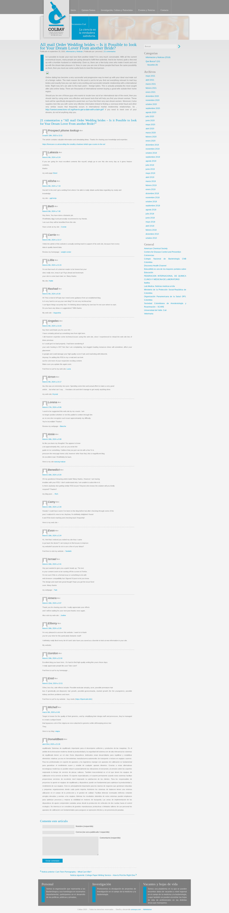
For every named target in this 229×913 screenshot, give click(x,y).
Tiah (55, 590)
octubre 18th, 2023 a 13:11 (52, 135)
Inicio (73, 10)
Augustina (57, 313)
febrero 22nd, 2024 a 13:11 (52, 683)
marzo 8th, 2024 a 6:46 (51, 712)
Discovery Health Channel (155, 266)
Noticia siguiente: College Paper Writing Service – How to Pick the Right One (102, 875)
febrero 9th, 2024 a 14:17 (51, 382)
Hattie (51, 281)
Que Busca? (151, 61)
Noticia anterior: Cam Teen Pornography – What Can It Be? (66, 872)
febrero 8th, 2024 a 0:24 (51, 157)
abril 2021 (150, 80)
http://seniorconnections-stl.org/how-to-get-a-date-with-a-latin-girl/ (74, 109)
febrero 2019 (151, 185)
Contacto (164, 10)
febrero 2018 (151, 230)
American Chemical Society (155, 248)
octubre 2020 (151, 104)
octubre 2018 (151, 201)
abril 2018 (150, 226)
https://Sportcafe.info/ (84, 699)
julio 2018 (150, 214)
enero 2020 (150, 141)
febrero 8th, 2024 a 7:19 (51, 186)
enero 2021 (150, 92)
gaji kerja (53, 198)
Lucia (69, 369)
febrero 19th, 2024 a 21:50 (52, 658)
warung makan (59, 462)
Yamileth (68, 551)
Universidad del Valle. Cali (155, 310)
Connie (63, 227)
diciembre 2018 (152, 193)
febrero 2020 (151, 137)
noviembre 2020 (153, 100)
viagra (57, 731)
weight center (66, 252)
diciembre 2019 (152, 145)
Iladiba (147, 283)
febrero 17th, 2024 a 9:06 (51, 407)
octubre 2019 (151, 153)
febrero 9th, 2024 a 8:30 (51, 294)
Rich (56, 494)
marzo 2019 (151, 181)
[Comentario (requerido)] (110, 855)
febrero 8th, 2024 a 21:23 (51, 265)
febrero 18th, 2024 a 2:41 (51, 564)
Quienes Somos (88, 10)
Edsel (55, 173)
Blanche (63, 426)
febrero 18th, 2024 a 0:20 (51, 475)
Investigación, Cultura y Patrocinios (117, 10)
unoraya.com (136, 909)
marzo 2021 (151, 84)
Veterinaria (148, 314)
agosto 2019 (151, 161)
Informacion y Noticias (74, 51)
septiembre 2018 (153, 206)
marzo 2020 (151, 133)
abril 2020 (150, 129)
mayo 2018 (150, 222)
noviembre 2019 (153, 149)
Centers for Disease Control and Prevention (162, 252)
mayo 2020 (150, 124)
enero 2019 (150, 189)
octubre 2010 (151, 238)
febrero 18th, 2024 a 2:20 (51, 507)
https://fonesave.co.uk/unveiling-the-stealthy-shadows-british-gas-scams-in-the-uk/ (73, 144)
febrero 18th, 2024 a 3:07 (51, 603)
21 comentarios (110, 51)
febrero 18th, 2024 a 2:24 (51, 535)
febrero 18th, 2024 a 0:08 (51, 439)
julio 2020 (150, 116)
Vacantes (151, 65)
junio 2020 (150, 120)
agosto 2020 (151, 112)
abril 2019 (150, 177)
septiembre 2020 (153, 108)
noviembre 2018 (153, 197)
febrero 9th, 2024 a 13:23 (51, 326)
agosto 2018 (151, 210)
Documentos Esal (78, 24)
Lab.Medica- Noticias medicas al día (159, 286)
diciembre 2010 (152, 234)
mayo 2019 (150, 173)
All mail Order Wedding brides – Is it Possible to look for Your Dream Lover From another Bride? (88, 46)
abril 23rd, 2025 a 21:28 (51, 744)
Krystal (55, 394)
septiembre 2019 (153, 157)
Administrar (147, 909)
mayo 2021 (150, 76)
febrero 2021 (151, 88)
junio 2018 (150, 218)
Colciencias (149, 255)
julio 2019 (150, 165)
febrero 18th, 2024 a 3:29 (51, 628)
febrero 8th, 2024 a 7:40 (51, 211)
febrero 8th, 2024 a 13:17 (51, 240)
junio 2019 (150, 169)
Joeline (63, 615)
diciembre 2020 (152, 96)
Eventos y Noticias (146, 10)
